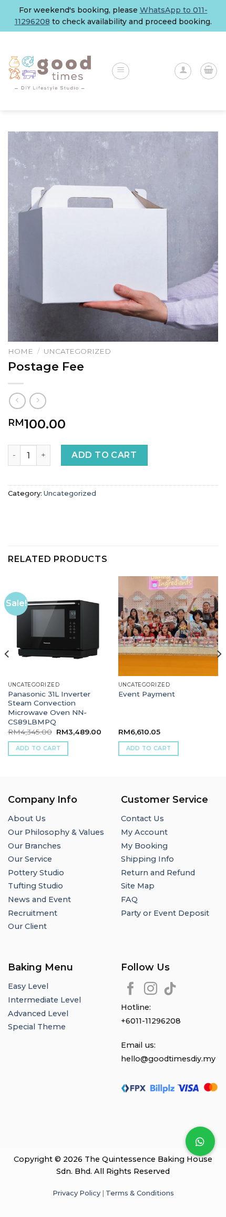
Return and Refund (158, 872)
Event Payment (146, 694)
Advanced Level (38, 1013)
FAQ (129, 899)
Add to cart (104, 455)
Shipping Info (147, 859)
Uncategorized (77, 351)
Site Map (138, 886)
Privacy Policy (76, 1193)
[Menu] (120, 71)
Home (20, 351)
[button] (200, 1141)
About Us (27, 818)
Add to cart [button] (38, 748)
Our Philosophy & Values (56, 832)
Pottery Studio (36, 872)
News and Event (39, 899)
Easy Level (28, 986)
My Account (144, 832)
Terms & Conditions (140, 1193)
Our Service (30, 859)
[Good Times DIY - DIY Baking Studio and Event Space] (51, 71)
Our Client (27, 926)
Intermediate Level (44, 1000)
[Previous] (7, 675)
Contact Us (142, 818)
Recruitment (32, 913)
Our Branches (35, 846)
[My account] (182, 71)
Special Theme (37, 1026)
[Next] (218, 675)
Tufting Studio (35, 886)
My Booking (144, 846)
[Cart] (208, 71)
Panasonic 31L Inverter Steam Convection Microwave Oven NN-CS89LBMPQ (49, 708)
